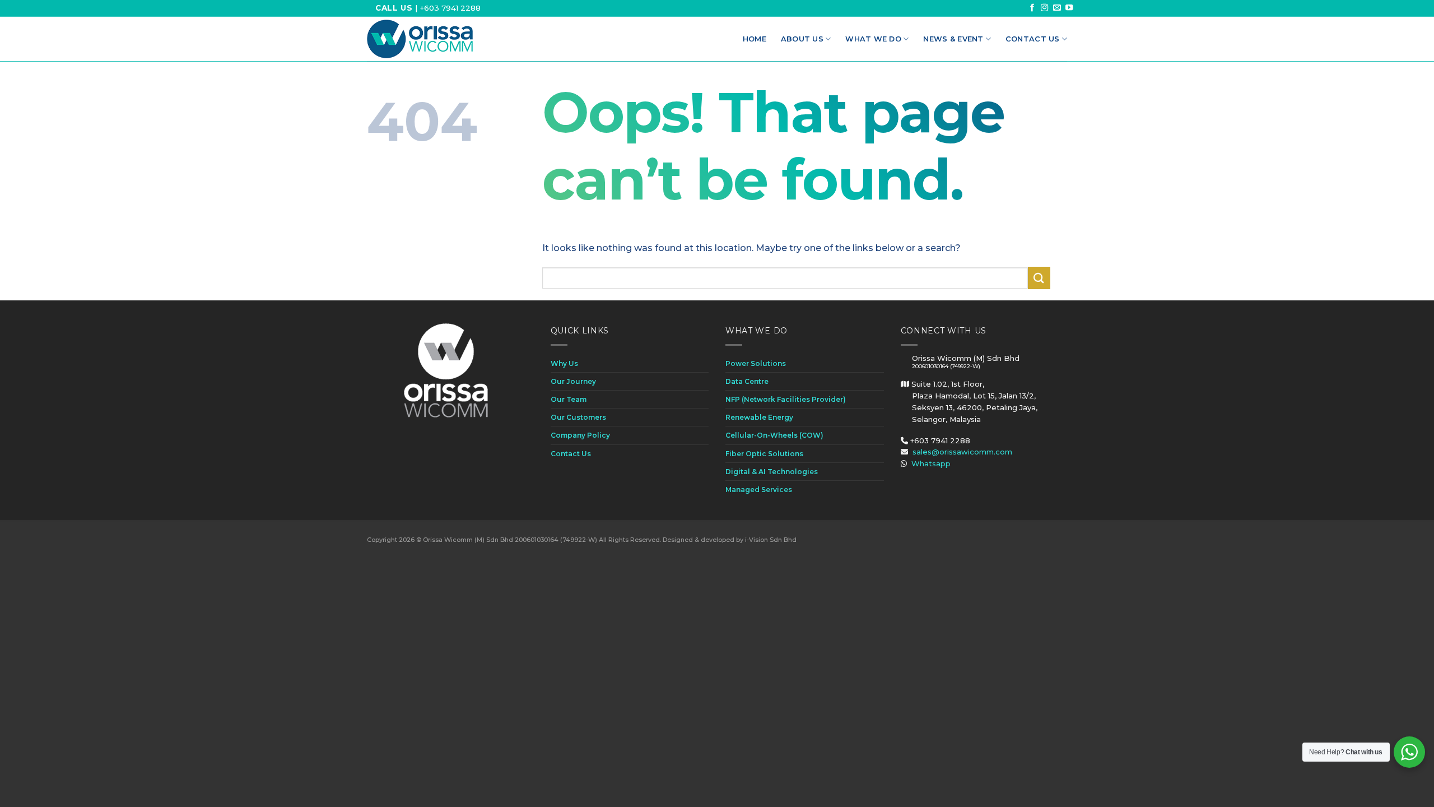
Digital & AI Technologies (771, 471)
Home (754, 39)
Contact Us (1032, 39)
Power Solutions (755, 363)
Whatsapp (931, 463)
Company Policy (580, 435)
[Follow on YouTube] (1069, 8)
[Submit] (1039, 278)
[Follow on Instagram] (1045, 8)
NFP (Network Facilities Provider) (785, 399)
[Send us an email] (1057, 8)
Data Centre (747, 381)
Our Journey (573, 381)
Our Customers (578, 417)
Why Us (564, 363)
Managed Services (758, 489)
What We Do (873, 39)
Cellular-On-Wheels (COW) (774, 435)
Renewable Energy (759, 417)
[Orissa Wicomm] (420, 39)
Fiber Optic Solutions (764, 453)
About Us (802, 39)
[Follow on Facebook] (1032, 8)
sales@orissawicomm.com (962, 451)
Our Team (568, 399)
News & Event (953, 39)
